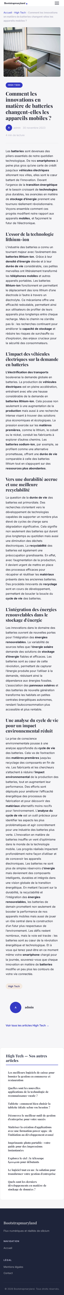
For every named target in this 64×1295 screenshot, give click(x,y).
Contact (8, 1273)
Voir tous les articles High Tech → (27, 1025)
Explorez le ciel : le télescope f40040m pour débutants (26, 1160)
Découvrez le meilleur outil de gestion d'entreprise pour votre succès (31, 1117)
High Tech (20, 12)
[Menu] (56, 3)
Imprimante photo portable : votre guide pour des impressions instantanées (29, 1146)
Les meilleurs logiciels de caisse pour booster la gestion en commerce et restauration (31, 1076)
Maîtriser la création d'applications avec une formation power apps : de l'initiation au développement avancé (31, 1130)
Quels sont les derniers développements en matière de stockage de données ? (27, 1185)
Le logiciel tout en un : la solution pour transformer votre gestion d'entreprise (32, 1171)
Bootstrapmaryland (20, 1222)
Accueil (8, 12)
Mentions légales (13, 1266)
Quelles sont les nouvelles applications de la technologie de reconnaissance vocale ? (28, 1091)
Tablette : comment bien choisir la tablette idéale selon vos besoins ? (29, 1105)
